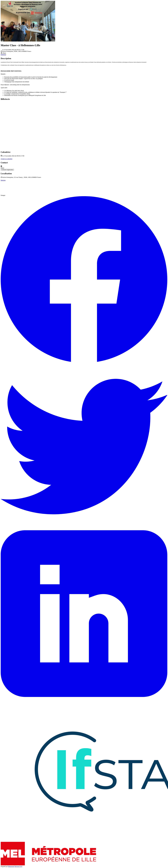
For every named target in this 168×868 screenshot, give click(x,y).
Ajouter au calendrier (6, 159)
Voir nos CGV (18, 866)
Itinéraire (3, 180)
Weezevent (11, 866)
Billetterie (3, 54)
